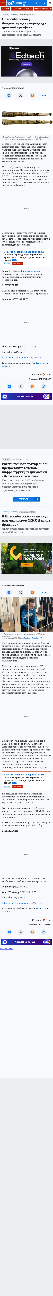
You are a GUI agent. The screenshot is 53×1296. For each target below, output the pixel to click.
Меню (3, 3)
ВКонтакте (7, 357)
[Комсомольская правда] (14, 3)
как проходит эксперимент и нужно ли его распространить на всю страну (24, 256)
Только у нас (16, 9)
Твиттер (37, 357)
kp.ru (48, 374)
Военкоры (28, 9)
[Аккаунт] (50, 3)
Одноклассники (23, 357)
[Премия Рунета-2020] (24, 3)
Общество (14, 14)
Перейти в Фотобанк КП (32, 638)
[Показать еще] (44, 95)
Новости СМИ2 (6, 948)
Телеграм (41, 363)
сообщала (33, 271)
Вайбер (6, 366)
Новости (5, 9)
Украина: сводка (41, 9)
